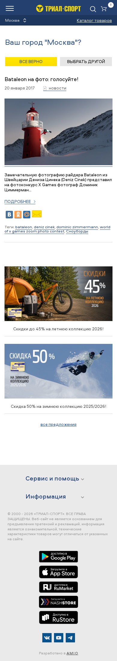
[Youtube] (58, 637)
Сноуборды (77, 231)
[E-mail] (37, 216)
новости (57, 88)
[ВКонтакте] (9, 214)
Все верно (31, 61)
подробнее (17, 201)
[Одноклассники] (18, 214)
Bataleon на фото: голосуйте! (41, 79)
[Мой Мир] (26, 214)
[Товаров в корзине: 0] (105, 9)
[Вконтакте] (47, 637)
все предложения (58, 424)
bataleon (23, 226)
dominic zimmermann (77, 226)
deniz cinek (44, 226)
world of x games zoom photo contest (57, 229)
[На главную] (58, 8)
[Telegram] (70, 637)
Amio (72, 653)
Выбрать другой (86, 61)
